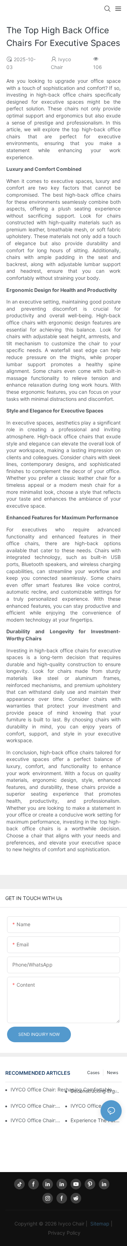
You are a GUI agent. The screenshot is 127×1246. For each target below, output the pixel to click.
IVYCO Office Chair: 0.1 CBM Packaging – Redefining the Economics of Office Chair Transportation (96, 1106)
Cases (93, 1072)
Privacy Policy (64, 1233)
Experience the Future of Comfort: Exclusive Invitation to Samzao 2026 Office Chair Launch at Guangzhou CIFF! (96, 1120)
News (112, 1072)
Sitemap (100, 1224)
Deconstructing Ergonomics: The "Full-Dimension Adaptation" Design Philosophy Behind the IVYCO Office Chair (96, 1091)
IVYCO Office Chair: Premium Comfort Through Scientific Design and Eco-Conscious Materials (36, 1106)
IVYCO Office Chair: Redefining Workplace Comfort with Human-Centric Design (36, 1120)
